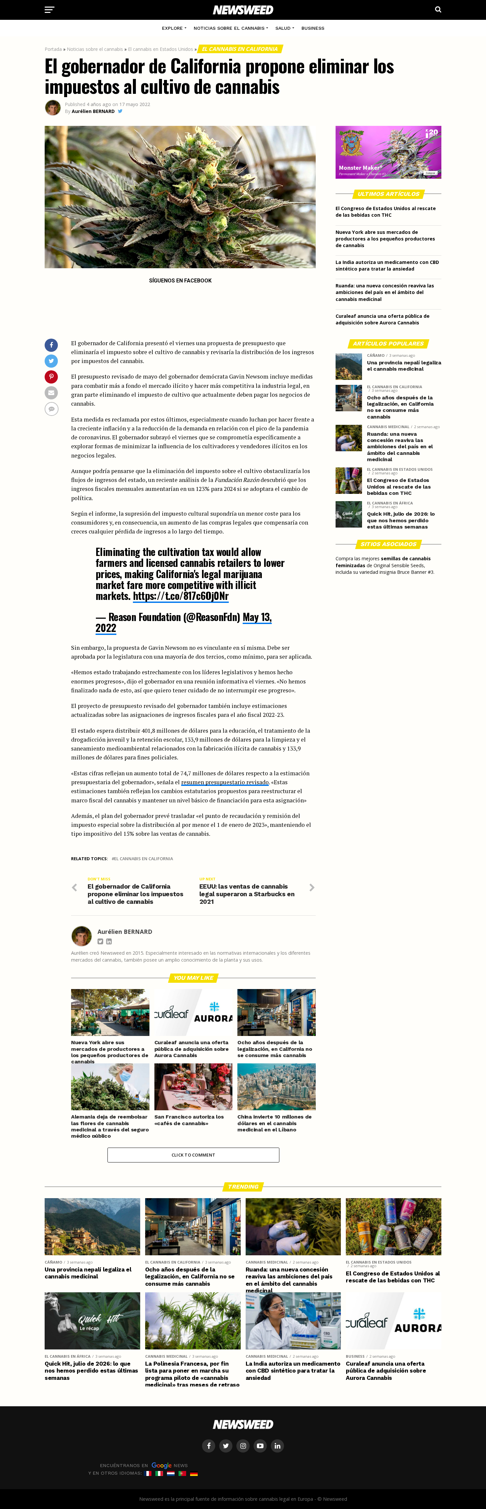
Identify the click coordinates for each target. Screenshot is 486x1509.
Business (313, 28)
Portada (53, 49)
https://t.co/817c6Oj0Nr (181, 595)
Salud (283, 28)
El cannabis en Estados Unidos (160, 49)
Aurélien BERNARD (93, 111)
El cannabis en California (240, 49)
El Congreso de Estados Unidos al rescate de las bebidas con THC (386, 211)
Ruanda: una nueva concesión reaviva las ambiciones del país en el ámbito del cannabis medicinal (385, 292)
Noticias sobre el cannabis (229, 28)
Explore (172, 28)
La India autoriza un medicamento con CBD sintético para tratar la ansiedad (387, 265)
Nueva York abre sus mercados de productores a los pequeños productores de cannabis (385, 238)
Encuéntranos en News (144, 1465)
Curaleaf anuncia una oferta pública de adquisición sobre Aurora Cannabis (382, 319)
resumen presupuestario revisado (225, 782)
